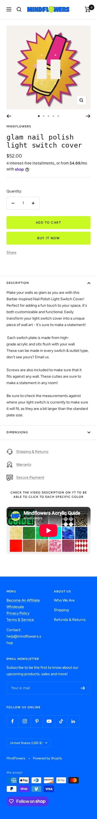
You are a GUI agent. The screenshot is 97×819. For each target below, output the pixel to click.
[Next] (88, 116)
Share (11, 252)
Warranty (23, 464)
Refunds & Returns (70, 619)
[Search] (19, 9)
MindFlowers (18, 126)
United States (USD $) (26, 743)
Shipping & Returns (32, 451)
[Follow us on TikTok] (61, 721)
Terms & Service (20, 619)
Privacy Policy (17, 613)
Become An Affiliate (23, 600)
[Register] (83, 688)
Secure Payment (30, 477)
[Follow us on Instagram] (25, 721)
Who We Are (64, 600)
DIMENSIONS (17, 432)
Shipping (61, 610)
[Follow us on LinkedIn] (73, 721)
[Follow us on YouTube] (49, 721)
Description (17, 283)
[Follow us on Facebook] (12, 721)
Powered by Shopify (47, 758)
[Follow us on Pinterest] (37, 721)
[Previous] (8, 116)
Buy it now (48, 238)
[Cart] (88, 9)
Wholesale (15, 607)
